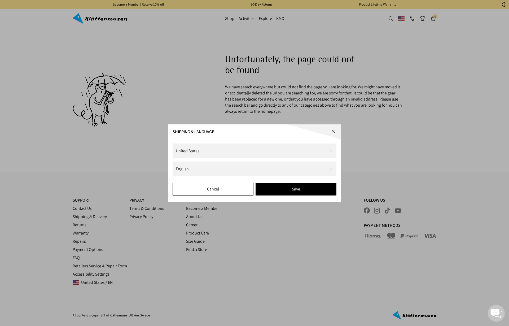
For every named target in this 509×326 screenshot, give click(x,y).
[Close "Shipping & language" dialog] (333, 131)
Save (296, 189)
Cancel (213, 189)
